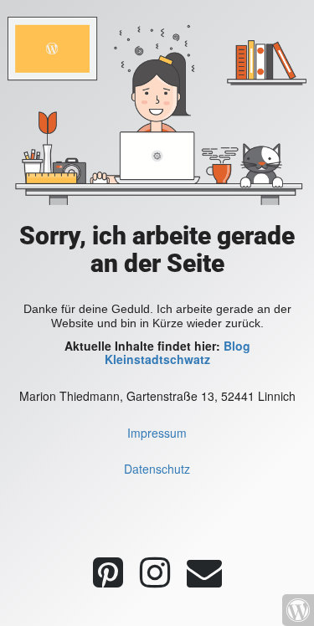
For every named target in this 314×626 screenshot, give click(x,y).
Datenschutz (157, 468)
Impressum (157, 432)
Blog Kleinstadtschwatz (177, 352)
